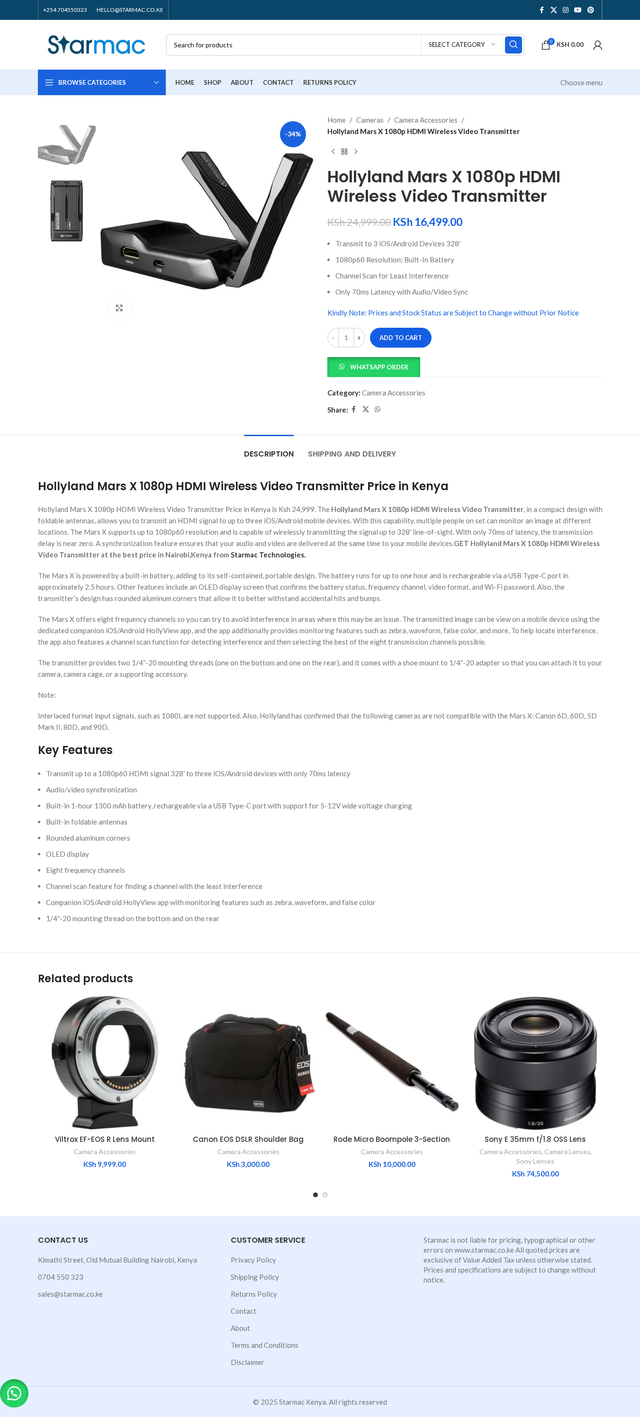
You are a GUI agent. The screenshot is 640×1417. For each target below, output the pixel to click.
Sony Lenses (535, 1161)
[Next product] (355, 152)
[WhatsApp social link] (377, 409)
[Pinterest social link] (591, 10)
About (240, 1328)
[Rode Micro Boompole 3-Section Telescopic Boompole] (392, 1063)
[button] (373, 366)
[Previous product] (333, 152)
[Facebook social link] (542, 10)
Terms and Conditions (264, 1345)
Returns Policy (254, 1294)
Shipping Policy (255, 1277)
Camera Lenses (567, 1152)
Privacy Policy (253, 1260)
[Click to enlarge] (119, 308)
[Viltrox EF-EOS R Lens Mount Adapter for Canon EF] (105, 1063)
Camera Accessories (426, 120)
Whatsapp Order (379, 367)
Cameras (370, 120)
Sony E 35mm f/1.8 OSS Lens (535, 1139)
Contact (243, 1311)
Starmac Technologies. (268, 554)
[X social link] (554, 10)
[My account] (597, 45)
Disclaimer (247, 1362)
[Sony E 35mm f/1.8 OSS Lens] (536, 1063)
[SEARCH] (513, 45)
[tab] (269, 449)
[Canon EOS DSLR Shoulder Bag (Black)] (248, 1063)
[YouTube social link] (578, 10)
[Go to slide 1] (315, 1195)
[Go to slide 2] (325, 1195)
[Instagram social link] (565, 10)
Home (336, 120)
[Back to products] (344, 152)
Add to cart (400, 337)
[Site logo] (97, 43)
